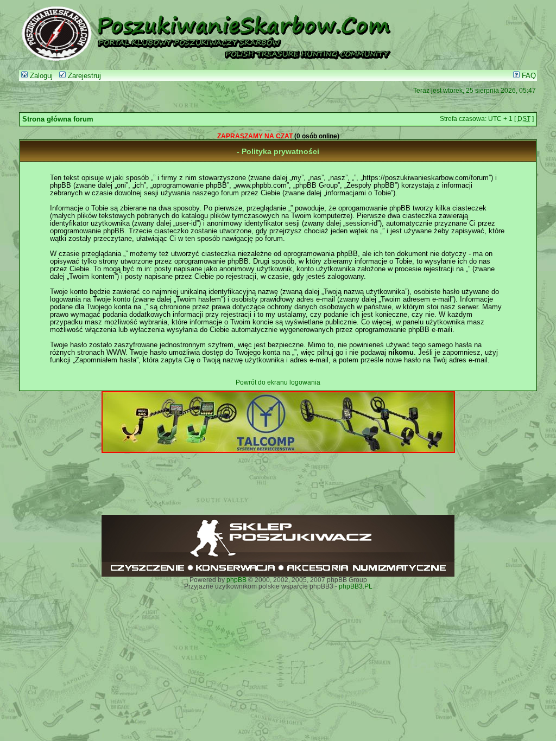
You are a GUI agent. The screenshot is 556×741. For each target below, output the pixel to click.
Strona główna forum (57, 119)
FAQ (528, 76)
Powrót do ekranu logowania (278, 382)
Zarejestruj (83, 76)
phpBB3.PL (355, 586)
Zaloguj (40, 76)
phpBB (236, 580)
